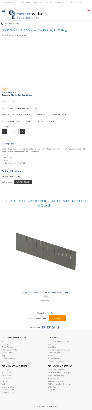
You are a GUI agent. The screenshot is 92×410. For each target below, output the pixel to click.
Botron (50, 355)
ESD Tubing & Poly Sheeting (59, 384)
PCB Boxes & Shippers (56, 370)
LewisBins (12, 92)
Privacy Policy (7, 353)
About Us (5, 341)
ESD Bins (51, 390)
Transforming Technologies (59, 350)
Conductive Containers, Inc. (59, 341)
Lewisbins (52, 347)
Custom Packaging (9, 358)
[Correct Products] (38, 15)
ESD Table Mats (8, 372)
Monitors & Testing (9, 387)
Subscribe (57, 318)
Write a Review (23, 182)
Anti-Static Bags (54, 378)
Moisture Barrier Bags (56, 381)
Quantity (5, 127)
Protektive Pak (53, 358)
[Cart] (88, 11)
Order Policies (7, 347)
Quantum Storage (55, 361)
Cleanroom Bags (8, 392)
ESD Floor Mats (8, 390)
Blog (3, 355)
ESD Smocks (6, 381)
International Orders (10, 350)
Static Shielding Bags (56, 375)
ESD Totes (52, 387)
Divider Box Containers (21, 95)
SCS (49, 344)
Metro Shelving (54, 353)
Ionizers (5, 384)
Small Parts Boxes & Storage (59, 372)
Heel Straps (6, 378)
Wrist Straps (7, 375)
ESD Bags (5, 370)
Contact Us (6, 344)
